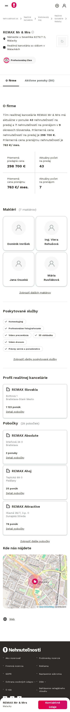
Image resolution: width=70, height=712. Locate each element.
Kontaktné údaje (52, 705)
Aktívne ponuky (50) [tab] (39, 80)
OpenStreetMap (46, 606)
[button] (35, 581)
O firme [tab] (11, 80)
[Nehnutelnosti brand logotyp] (6, 5)
